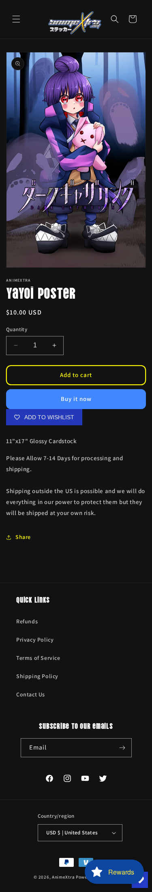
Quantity (16, 329)
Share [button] (23, 537)
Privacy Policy (35, 639)
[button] (16, 19)
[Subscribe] (122, 747)
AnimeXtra (63, 877)
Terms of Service (38, 657)
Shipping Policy (37, 676)
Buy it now (76, 399)
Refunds (27, 621)
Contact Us (30, 694)
